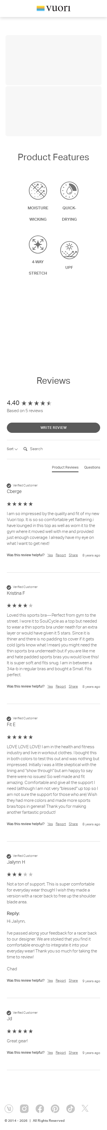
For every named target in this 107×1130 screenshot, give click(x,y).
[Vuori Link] (53, 9)
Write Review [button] (54, 428)
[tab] (65, 469)
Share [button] (73, 555)
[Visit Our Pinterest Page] (55, 1108)
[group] (53, 403)
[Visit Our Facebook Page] (39, 1108)
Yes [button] (50, 555)
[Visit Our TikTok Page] (70, 1108)
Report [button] (61, 555)
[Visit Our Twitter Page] (86, 1108)
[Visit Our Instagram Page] (24, 1108)
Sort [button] (10, 449)
